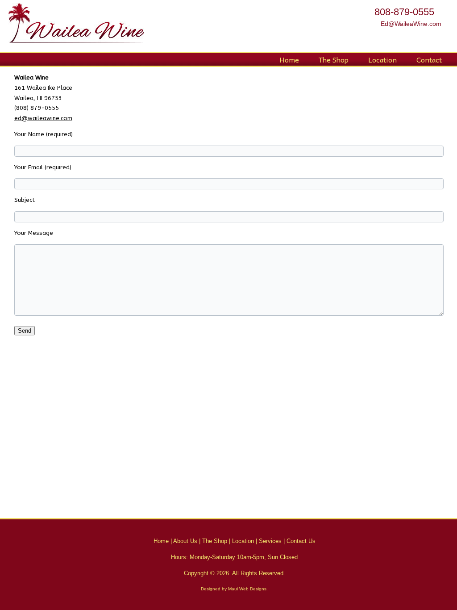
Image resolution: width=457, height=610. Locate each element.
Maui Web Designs (247, 588)
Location (382, 59)
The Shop (334, 59)
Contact (429, 59)
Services (270, 541)
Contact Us (301, 541)
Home (289, 59)
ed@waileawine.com (43, 118)
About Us (185, 541)
